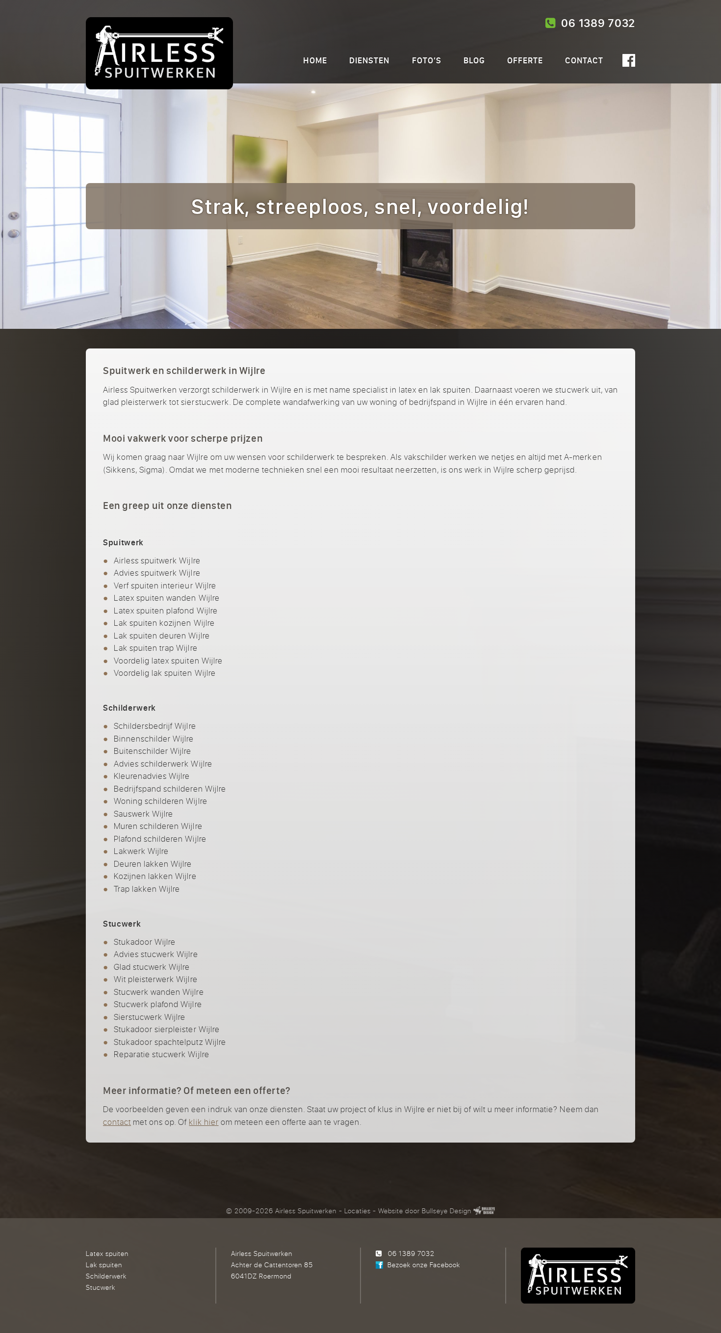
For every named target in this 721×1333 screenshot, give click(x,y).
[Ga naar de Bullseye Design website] (484, 1210)
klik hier (203, 1121)
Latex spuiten (107, 1253)
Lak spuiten (104, 1264)
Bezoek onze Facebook (423, 1264)
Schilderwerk (106, 1275)
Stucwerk (100, 1287)
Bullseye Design (446, 1210)
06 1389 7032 (595, 23)
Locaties (357, 1210)
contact (117, 1121)
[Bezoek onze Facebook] (628, 60)
